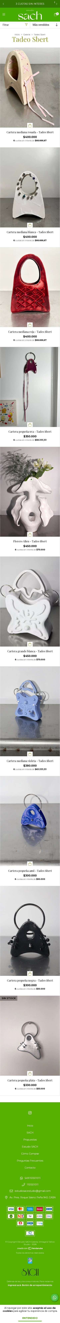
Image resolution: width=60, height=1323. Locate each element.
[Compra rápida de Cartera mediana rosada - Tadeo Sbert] (30, 125)
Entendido (30, 1317)
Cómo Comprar (30, 1153)
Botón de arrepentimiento (37, 1285)
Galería (27, 34)
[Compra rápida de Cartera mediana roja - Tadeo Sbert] (30, 324)
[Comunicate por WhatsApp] (54, 1297)
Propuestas (30, 1139)
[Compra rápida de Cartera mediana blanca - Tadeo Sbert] (30, 225)
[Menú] (5, 14)
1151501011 (32, 1184)
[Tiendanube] (30, 1249)
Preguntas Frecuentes (30, 1160)
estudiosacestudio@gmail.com (33, 1191)
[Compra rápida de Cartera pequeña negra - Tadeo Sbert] (30, 973)
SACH (30, 1132)
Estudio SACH (30, 1146)
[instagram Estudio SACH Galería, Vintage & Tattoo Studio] (30, 1113)
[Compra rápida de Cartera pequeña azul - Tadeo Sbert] (30, 863)
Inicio (17, 34)
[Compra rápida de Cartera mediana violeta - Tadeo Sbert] (30, 754)
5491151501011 (32, 1178)
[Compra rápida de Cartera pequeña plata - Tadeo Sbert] (30, 1073)
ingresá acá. (15, 1285)
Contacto (30, 1167)
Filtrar (5, 24)
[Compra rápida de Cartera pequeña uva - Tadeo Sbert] (30, 424)
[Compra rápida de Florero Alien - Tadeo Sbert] (30, 534)
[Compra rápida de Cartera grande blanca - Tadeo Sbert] (30, 644)
